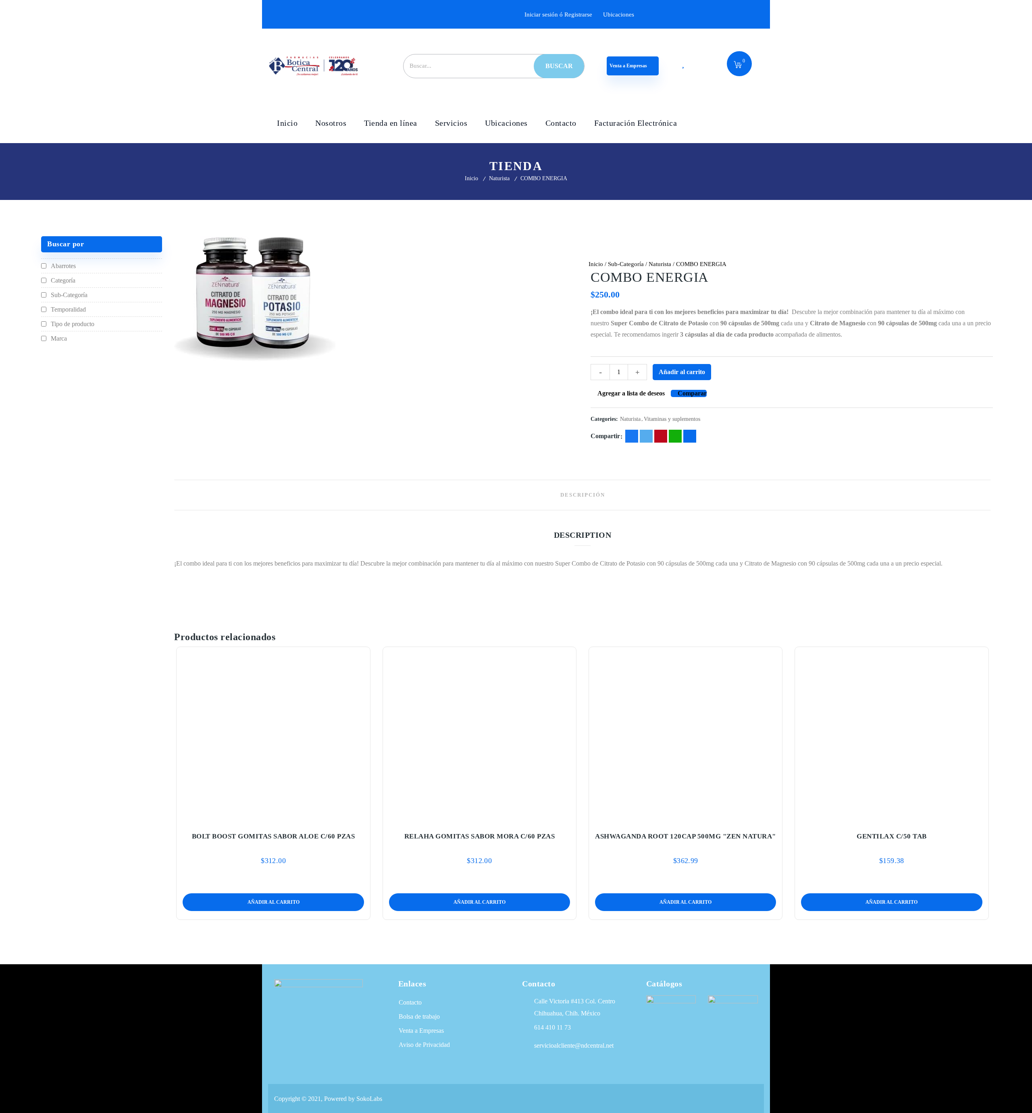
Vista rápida (290, 817)
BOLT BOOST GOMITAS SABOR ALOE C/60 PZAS (273, 836)
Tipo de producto (72, 323)
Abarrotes (63, 265)
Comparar (692, 393)
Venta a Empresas (629, 66)
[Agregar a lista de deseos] (273, 817)
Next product (985, 264)
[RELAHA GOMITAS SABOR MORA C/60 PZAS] (479, 734)
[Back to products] (974, 264)
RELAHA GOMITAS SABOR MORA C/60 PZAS (479, 836)
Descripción (582, 495)
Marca (59, 338)
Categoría (63, 280)
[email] (689, 436)
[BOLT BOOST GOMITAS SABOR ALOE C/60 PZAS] (273, 734)
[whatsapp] (675, 436)
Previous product (962, 264)
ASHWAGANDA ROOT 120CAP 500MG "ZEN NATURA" (685, 836)
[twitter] (646, 436)
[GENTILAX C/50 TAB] (891, 734)
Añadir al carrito (682, 371)
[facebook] (631, 436)
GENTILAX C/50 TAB (892, 836)
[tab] (582, 495)
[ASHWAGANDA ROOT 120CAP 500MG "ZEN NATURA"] (685, 734)
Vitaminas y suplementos (672, 419)
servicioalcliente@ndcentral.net (574, 1045)
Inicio (471, 178)
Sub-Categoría (626, 264)
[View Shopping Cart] (738, 65)
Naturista (499, 178)
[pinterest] (660, 436)
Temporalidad (68, 309)
